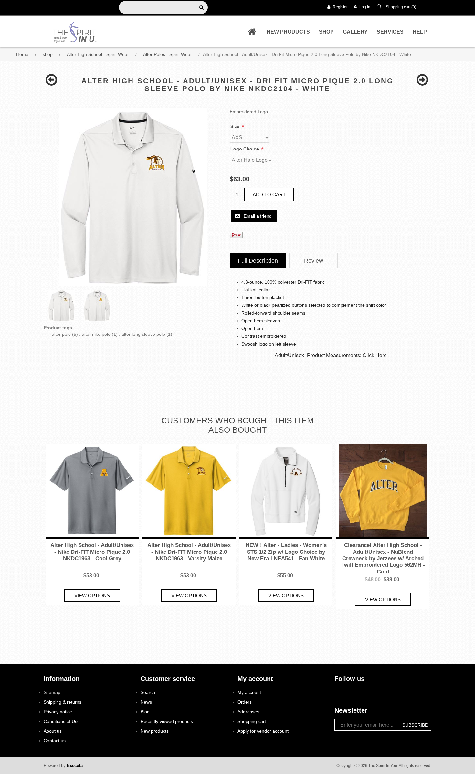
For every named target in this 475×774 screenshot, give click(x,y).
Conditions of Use (62, 721)
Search (148, 692)
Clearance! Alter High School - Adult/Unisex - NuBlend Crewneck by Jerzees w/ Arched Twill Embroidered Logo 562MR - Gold (383, 558)
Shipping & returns (62, 702)
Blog (145, 711)
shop (326, 32)
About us (53, 731)
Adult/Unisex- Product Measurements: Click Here (331, 355)
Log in (364, 7)
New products (288, 32)
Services (390, 32)
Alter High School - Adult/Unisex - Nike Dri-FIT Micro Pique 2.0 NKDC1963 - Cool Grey (92, 552)
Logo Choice (245, 148)
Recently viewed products (167, 721)
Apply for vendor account (263, 731)
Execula (75, 765)
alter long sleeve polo (143, 334)
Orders (245, 702)
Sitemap (52, 692)
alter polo (61, 334)
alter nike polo (96, 334)
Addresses (248, 711)
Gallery (355, 32)
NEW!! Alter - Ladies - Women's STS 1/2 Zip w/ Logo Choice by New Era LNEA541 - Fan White (286, 552)
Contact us (55, 740)
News (146, 702)
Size (235, 126)
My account (249, 692)
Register (340, 7)
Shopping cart (252, 721)
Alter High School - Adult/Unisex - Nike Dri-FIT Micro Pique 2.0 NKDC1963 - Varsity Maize (189, 552)
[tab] (258, 260)
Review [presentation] (313, 260)
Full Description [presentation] (258, 260)
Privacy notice (58, 711)
